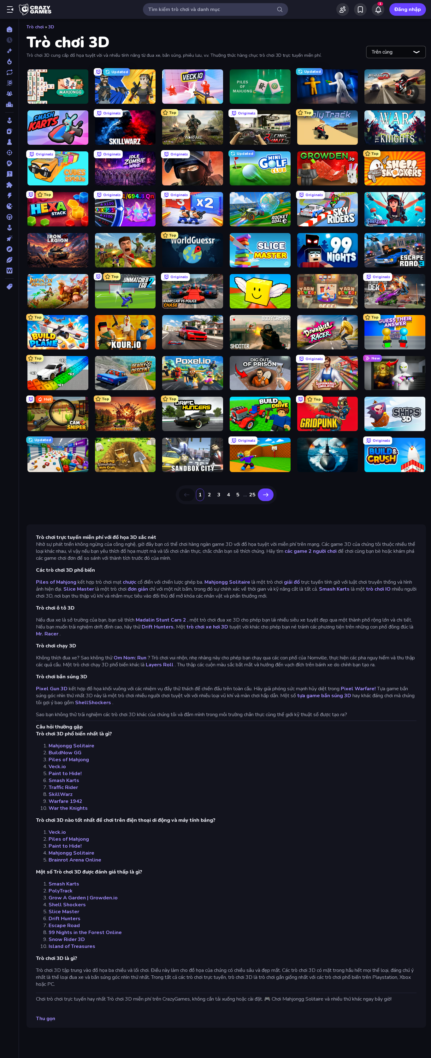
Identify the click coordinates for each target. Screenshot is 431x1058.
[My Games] (360, 9)
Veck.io (57, 766)
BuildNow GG (65, 752)
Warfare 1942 (65, 801)
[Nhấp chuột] (9, 238)
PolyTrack (61, 890)
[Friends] (342, 9)
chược (129, 582)
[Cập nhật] (9, 72)
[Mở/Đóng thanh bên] (10, 9)
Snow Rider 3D (67, 939)
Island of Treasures (72, 946)
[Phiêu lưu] (9, 249)
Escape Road (64, 925)
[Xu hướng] (9, 61)
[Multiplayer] (9, 93)
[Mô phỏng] (9, 227)
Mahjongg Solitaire (227, 582)
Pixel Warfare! (358, 688)
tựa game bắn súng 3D (324, 695)
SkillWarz (61, 794)
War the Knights (68, 808)
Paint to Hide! (65, 773)
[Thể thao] (9, 259)
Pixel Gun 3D (52, 688)
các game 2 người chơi (311, 551)
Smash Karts (334, 589)
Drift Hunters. (158, 626)
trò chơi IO (378, 589)
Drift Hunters (64, 918)
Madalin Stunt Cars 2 (161, 620)
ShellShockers (93, 702)
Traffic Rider (63, 787)
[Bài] (9, 131)
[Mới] (9, 50)
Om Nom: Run (130, 657)
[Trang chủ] (9, 29)
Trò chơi (35, 27)
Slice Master (78, 589)
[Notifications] (378, 9)
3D (51, 27)
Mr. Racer (47, 633)
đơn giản (138, 589)
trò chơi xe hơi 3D (207, 626)
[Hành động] (9, 195)
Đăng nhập (407, 9)
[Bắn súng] (9, 152)
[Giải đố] (9, 184)
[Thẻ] (9, 286)
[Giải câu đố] (9, 174)
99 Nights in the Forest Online (85, 932)
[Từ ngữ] (9, 270)
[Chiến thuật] (9, 163)
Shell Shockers (67, 904)
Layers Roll (160, 664)
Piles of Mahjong (56, 582)
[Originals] (9, 83)
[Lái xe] (9, 217)
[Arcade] (9, 120)
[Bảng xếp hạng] (9, 104)
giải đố (292, 582)
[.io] (9, 206)
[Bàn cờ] (9, 142)
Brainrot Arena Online (75, 859)
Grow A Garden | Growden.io (83, 897)
